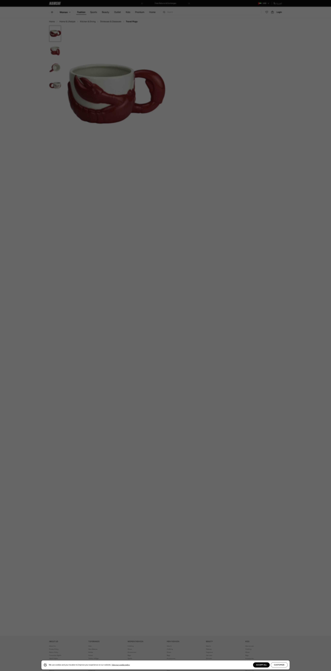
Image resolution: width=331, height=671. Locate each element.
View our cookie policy (121, 665)
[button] (165, 335)
